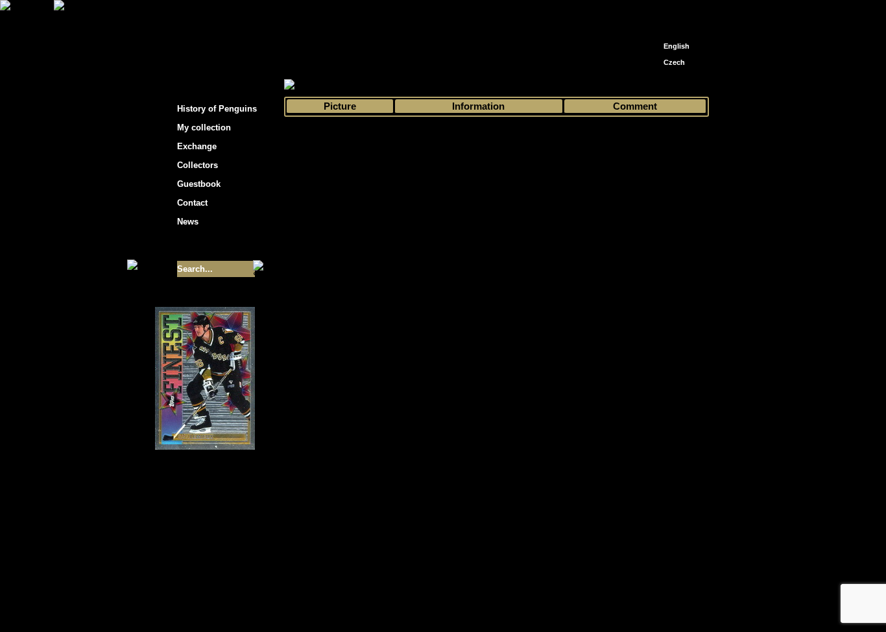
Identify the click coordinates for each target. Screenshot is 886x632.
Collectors (197, 165)
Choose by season (403, 85)
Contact (192, 203)
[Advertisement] (826, 207)
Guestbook (199, 184)
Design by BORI (569, 604)
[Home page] (654, 11)
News (187, 221)
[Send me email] (674, 14)
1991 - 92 (466, 85)
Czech (674, 62)
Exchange (197, 146)
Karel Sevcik (537, 595)
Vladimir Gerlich (499, 604)
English (676, 46)
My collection (333, 85)
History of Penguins (217, 109)
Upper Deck (516, 85)
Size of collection (192, 245)
